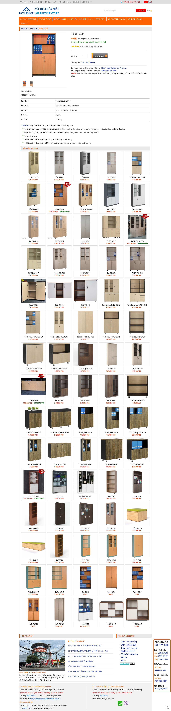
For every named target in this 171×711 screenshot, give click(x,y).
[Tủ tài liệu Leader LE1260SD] (111, 334)
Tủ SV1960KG (111, 560)
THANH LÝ (24, 23)
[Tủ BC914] (85, 621)
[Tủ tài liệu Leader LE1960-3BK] (111, 302)
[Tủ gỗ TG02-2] (33, 302)
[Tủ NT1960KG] (33, 621)
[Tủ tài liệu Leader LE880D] (33, 366)
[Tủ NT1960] (85, 589)
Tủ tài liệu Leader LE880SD (59, 369)
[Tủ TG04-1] (137, 493)
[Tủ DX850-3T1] (111, 621)
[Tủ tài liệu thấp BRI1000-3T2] (59, 429)
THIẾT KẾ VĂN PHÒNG (36, 2)
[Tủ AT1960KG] (59, 174)
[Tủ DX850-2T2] (85, 302)
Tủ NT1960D (111, 592)
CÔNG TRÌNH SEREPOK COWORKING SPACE (81, 666)
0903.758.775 (31, 696)
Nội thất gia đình (135, 19)
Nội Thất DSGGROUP (28, 19)
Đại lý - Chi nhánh (73, 2)
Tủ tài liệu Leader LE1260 (137, 337)
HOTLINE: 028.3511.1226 (131, 2)
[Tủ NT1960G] (137, 589)
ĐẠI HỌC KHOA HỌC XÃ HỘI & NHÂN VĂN (81, 661)
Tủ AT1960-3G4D (33, 273)
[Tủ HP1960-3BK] (137, 206)
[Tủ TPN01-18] (33, 557)
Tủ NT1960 (85, 592)
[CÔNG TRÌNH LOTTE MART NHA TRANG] (42, 670)
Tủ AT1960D (85, 241)
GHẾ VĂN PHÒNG (60, 19)
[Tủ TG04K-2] (111, 525)
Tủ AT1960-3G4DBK (137, 241)
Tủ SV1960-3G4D (33, 592)
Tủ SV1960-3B (59, 592)
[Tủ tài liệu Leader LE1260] (137, 334)
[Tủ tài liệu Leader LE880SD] (59, 366)
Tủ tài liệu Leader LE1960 (137, 177)
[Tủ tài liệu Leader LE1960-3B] (33, 334)
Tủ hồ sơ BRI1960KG (85, 464)
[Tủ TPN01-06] (137, 525)
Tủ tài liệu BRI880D (111, 464)
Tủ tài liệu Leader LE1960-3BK (111, 305)
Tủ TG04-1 (137, 496)
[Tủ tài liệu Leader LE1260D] (85, 334)
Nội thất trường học (116, 19)
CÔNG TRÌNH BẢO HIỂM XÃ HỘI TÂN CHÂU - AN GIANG (85, 671)
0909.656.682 (160, 670)
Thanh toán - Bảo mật (129, 648)
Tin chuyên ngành (51, 2)
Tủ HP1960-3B (111, 209)
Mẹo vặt (62, 2)
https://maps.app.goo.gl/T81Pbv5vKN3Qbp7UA (44, 699)
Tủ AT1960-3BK (59, 273)
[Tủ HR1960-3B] (59, 238)
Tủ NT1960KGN (85, 273)
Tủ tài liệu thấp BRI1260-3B (137, 432)
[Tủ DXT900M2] (85, 398)
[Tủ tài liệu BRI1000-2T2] (33, 429)
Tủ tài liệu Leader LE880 (137, 401)
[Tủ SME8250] (111, 366)
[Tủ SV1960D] (137, 557)
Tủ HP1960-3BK (137, 209)
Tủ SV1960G (85, 560)
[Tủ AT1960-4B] (111, 238)
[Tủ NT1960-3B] (59, 206)
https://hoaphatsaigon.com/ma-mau (114, 68)
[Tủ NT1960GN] (111, 270)
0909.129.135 (163, 656)
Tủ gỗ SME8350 (137, 369)
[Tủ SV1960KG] (111, 557)
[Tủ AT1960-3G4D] (33, 270)
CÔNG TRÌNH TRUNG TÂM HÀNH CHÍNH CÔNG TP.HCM (84, 656)
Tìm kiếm (140, 11)
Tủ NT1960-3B (59, 209)
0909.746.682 (104, 696)
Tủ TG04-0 (111, 496)
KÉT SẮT (82, 19)
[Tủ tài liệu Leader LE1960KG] (59, 334)
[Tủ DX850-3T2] (59, 302)
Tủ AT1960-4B (111, 241)
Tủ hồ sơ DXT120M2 (85, 496)
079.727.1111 (26, 708)
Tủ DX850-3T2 (59, 305)
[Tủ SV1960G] (85, 557)
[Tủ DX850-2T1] (137, 621)
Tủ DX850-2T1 (137, 624)
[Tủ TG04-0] (111, 493)
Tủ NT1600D (25, 125)
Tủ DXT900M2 (85, 401)
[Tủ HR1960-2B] (33, 238)
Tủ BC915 (59, 496)
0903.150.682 (162, 652)
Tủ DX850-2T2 (85, 305)
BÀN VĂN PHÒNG (45, 19)
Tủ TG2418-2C (33, 528)
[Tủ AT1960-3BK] (59, 270)
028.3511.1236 (161, 644)
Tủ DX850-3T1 (111, 624)
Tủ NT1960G (137, 592)
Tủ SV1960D (137, 560)
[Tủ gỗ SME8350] (137, 366)
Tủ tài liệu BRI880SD (137, 464)
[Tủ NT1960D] (111, 589)
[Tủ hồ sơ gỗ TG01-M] (85, 366)
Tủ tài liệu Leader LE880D (34, 369)
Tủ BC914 (85, 624)
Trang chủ (23, 2)
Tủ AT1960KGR (34, 177)
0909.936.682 (163, 659)
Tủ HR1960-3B (59, 241)
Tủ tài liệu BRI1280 (59, 464)
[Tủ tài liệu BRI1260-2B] (85, 429)
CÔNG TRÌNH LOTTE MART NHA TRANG (32, 672)
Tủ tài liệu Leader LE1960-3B (34, 337)
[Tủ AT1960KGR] (33, 174)
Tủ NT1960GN (111, 273)
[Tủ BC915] (59, 493)
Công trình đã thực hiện (129, 654)
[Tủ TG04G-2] (59, 525)
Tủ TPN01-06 (137, 528)
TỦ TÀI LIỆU (72, 19)
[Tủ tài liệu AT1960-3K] (85, 206)
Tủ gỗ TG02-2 (33, 305)
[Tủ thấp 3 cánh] (33, 398)
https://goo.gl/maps (161, 688)
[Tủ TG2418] (59, 557)
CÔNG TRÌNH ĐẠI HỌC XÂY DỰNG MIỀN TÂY (81, 677)
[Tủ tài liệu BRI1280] (59, 461)
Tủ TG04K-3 (85, 528)
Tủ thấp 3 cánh (34, 401)
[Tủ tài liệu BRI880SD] (137, 461)
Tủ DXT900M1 (111, 401)
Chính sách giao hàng (109, 70)
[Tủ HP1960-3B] (111, 206)
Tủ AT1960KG (59, 177)
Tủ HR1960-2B (33, 241)
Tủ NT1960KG (33, 624)
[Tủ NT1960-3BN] (137, 270)
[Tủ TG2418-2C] (33, 525)
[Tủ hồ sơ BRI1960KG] (85, 461)
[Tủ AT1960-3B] (33, 206)
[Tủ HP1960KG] (85, 174)
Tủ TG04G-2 (60, 528)
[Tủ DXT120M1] (59, 398)
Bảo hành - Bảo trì (127, 651)
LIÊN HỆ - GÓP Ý (86, 2)
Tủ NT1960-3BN (137, 273)
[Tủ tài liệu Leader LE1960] (137, 174)
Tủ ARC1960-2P (34, 496)
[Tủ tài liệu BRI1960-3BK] (33, 461)
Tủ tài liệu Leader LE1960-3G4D (137, 305)
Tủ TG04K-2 (111, 528)
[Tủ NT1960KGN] (85, 270)
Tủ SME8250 (111, 369)
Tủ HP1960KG (85, 177)
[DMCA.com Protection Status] (127, 664)
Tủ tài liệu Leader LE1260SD (111, 337)
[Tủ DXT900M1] (111, 398)
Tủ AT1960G (111, 177)
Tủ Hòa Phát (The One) (87, 62)
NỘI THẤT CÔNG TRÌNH (97, 19)
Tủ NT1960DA (59, 624)
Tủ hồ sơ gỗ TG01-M (85, 369)
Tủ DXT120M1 (59, 401)
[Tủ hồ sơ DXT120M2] (85, 493)
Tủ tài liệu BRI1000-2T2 (33, 432)
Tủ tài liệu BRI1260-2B (85, 432)
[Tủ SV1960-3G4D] (33, 589)
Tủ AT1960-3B (33, 209)
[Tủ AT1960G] (111, 174)
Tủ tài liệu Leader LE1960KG (59, 337)
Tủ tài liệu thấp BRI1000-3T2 (59, 432)
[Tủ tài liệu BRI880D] (111, 461)
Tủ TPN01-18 (33, 560)
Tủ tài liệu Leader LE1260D (85, 337)
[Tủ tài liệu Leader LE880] (137, 398)
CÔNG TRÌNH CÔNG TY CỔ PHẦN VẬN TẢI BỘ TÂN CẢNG (85, 646)
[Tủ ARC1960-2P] (33, 493)
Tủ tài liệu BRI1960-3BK (33, 464)
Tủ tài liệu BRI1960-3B (111, 432)
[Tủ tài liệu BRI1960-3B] (111, 429)
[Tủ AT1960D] (85, 238)
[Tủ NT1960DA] (59, 621)
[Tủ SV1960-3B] (59, 589)
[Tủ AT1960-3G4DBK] (137, 238)
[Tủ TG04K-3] (85, 525)
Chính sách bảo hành (128, 645)
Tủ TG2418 (59, 560)
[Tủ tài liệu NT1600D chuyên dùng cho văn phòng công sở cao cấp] (39, 14)
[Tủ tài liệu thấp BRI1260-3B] (137, 429)
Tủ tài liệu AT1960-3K (85, 209)
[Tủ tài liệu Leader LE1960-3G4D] (137, 302)
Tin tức (123, 660)
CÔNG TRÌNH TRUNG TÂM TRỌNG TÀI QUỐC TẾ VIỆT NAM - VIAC (88, 651)
